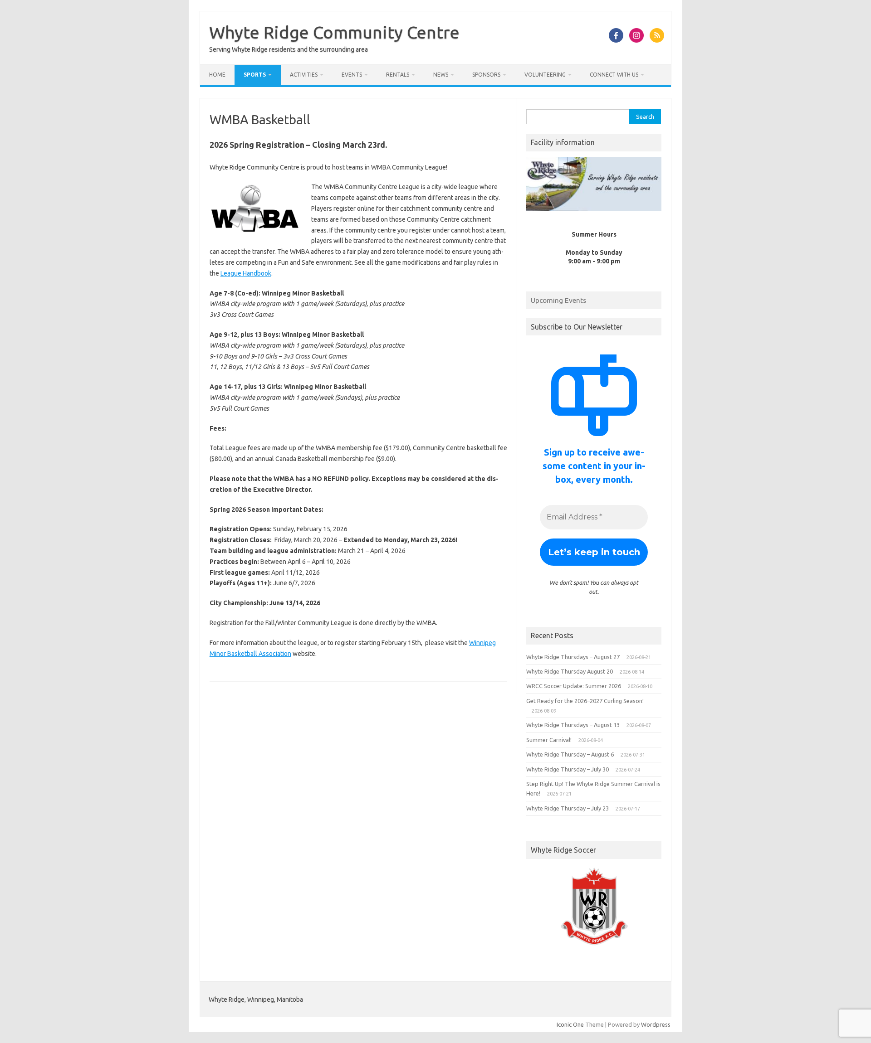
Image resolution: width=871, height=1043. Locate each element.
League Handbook (245, 273)
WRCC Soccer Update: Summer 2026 (573, 686)
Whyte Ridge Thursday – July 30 (567, 769)
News (440, 75)
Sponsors (486, 75)
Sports (255, 75)
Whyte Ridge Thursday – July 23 (567, 808)
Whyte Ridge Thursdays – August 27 (573, 657)
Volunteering (545, 75)
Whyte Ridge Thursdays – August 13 (573, 725)
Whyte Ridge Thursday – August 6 (570, 754)
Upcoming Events (558, 300)
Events (352, 75)
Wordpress (655, 1024)
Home (217, 75)
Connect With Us (614, 75)
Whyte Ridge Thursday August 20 (569, 671)
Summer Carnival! (549, 740)
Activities (304, 75)
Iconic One (570, 1024)
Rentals (397, 75)
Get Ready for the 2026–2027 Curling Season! (585, 701)
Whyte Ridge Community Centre (334, 32)
